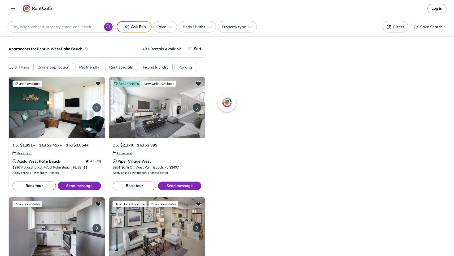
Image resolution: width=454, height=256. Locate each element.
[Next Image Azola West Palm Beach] (96, 107)
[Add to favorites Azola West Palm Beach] (98, 83)
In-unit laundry (156, 67)
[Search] (108, 27)
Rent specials (121, 67)
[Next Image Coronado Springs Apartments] (96, 228)
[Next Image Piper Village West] (197, 107)
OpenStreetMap (353, 242)
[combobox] (61, 26)
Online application (53, 67)
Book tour (34, 185)
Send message (79, 185)
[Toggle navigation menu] (13, 8)
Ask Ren (138, 26)
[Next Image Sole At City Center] (197, 228)
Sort (197, 48)
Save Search (431, 26)
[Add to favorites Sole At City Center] (198, 204)
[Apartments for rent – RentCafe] (37, 8)
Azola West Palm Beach (38, 161)
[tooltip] (22, 153)
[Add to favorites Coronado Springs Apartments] (98, 204)
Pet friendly (89, 67)
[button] (57, 107)
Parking (185, 67)
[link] (437, 8)
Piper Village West (134, 161)
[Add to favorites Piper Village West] (198, 83)
